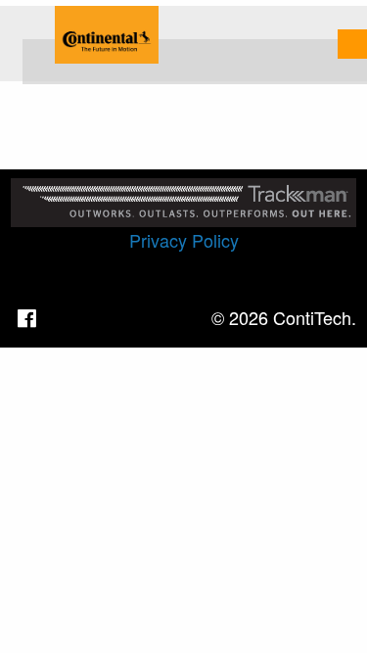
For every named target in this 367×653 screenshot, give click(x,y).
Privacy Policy (184, 240)
